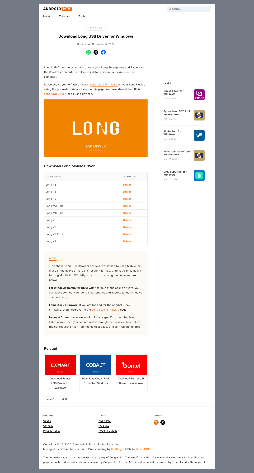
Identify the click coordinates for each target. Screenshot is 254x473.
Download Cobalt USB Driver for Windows (96, 381)
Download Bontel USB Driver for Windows (131, 381)
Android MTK (57, 9)
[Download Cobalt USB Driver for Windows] (95, 365)
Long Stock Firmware (104, 84)
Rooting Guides (107, 430)
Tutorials (64, 16)
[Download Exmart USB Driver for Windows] (60, 365)
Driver (100, 27)
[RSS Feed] (156, 424)
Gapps (47, 420)
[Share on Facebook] (103, 53)
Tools (81, 16)
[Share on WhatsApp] (88, 53)
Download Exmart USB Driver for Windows (60, 383)
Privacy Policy (51, 430)
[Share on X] (95, 53)
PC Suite (103, 425)
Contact (48, 425)
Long (64, 398)
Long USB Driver (55, 93)
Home (46, 16)
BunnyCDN (143, 449)
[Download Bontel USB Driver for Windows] (131, 365)
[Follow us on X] (162, 424)
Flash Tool (104, 420)
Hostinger (117, 449)
